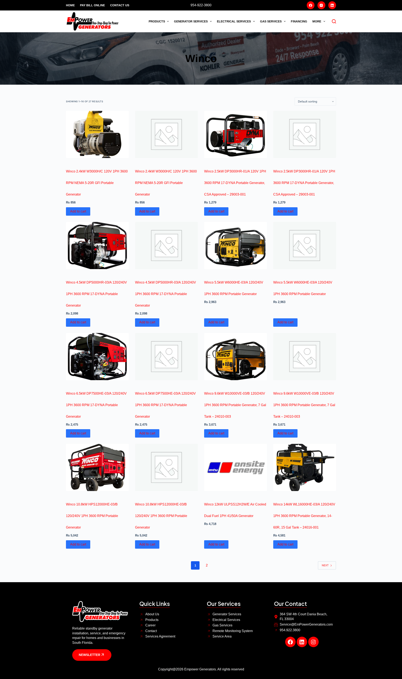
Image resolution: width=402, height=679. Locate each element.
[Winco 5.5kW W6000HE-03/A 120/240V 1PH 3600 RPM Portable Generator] (235, 245)
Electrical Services (234, 21)
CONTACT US (119, 5)
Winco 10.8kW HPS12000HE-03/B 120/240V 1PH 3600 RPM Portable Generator (92, 516)
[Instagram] (321, 5)
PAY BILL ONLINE (92, 5)
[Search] (334, 21)
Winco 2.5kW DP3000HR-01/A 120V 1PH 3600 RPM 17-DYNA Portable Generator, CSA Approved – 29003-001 (235, 183)
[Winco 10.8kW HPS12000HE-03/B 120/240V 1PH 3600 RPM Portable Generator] (97, 467)
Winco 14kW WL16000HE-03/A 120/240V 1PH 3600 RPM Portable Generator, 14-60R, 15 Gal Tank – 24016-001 (304, 516)
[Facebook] (311, 5)
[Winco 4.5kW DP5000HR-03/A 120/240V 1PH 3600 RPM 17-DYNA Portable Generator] (97, 245)
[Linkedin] (302, 642)
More (316, 21)
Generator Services (191, 21)
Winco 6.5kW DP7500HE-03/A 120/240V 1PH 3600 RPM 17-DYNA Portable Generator (96, 405)
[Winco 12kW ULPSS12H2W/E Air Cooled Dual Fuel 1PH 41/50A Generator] (235, 467)
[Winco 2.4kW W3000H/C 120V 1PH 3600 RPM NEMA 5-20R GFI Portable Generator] (97, 134)
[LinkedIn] (332, 5)
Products (157, 21)
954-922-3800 (201, 5)
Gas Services (271, 21)
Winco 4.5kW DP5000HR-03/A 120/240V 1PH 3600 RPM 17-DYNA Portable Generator (96, 294)
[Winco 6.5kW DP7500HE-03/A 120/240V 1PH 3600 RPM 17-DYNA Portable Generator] (97, 356)
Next (325, 565)
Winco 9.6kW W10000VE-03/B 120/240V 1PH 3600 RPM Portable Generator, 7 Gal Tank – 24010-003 (235, 405)
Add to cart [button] (78, 211)
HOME (70, 5)
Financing (299, 21)
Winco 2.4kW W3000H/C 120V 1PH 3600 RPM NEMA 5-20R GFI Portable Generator (97, 183)
